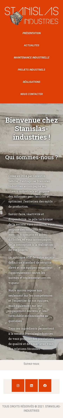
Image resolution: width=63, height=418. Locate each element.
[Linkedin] (31, 385)
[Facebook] (45, 385)
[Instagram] (18, 385)
